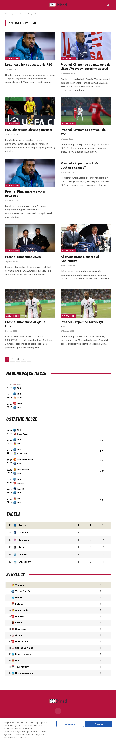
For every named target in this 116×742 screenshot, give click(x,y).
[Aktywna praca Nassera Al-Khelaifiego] (86, 238)
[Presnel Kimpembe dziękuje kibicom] (30, 303)
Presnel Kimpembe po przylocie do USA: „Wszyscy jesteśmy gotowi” (86, 67)
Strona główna (11, 14)
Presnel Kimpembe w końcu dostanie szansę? (81, 165)
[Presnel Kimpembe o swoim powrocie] (30, 173)
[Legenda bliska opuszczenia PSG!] (30, 46)
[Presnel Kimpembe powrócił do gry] (86, 111)
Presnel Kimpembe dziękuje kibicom (25, 324)
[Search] (107, 5)
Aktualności (12, 58)
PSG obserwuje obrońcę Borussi (28, 130)
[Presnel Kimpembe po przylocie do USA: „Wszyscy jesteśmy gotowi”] (86, 46)
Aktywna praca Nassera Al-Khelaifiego (80, 259)
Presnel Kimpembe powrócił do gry (83, 132)
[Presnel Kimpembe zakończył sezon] (86, 303)
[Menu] (9, 5)
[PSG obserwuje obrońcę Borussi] (30, 111)
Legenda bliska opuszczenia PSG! (29, 64)
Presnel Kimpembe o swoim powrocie (25, 193)
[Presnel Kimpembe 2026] (30, 238)
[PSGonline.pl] (58, 5)
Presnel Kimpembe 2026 (23, 257)
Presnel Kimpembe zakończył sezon (82, 324)
